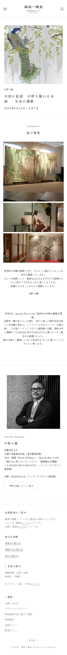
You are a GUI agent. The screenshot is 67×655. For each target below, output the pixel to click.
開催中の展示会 (13, 543)
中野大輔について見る (21, 485)
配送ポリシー (12, 630)
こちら (25, 522)
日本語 (32, 640)
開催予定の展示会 (14, 549)
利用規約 (9, 619)
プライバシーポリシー (16, 608)
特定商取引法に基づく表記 (18, 614)
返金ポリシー (12, 625)
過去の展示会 (12, 556)
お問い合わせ (12, 603)
